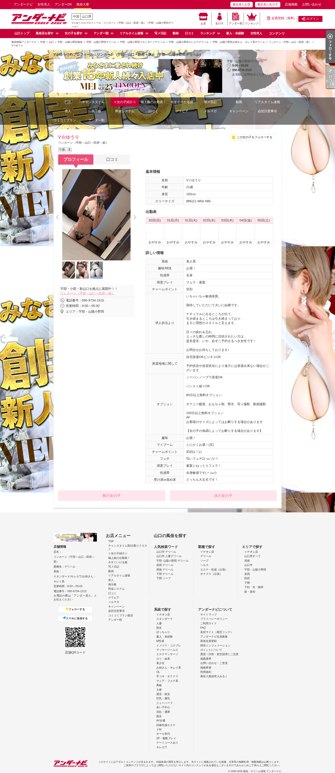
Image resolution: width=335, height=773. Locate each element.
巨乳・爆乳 (163, 698)
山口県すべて (252, 556)
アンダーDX (63, 4)
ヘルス (204, 565)
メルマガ (210, 111)
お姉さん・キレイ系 (168, 667)
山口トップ (22, 33)
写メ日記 (160, 33)
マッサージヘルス (167, 649)
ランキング (252, 23)
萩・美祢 (249, 591)
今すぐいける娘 (117, 562)
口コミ (189, 33)
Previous (59, 217)
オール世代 (163, 733)
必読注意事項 (267, 111)
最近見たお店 (241, 4)
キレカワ (161, 747)
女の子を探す (73, 33)
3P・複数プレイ (166, 738)
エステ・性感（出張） (214, 569)
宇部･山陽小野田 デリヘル (172, 560)
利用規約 (205, 672)
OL (158, 672)
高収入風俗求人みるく (214, 676)
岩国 (247, 574)
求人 (68, 111)
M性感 (160, 641)
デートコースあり (167, 742)
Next (136, 217)
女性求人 (43, 4)
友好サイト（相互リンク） (216, 632)
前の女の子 (112, 496)
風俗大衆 (82, 4)
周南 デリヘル (164, 569)
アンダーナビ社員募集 (214, 636)
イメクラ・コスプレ (168, 645)
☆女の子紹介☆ (125, 102)
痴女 (159, 716)
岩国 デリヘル (164, 565)
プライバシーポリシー (214, 618)
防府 (247, 578)
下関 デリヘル (164, 574)
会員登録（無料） (284, 18)
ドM (158, 729)
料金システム (124, 111)
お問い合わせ (311, 4)
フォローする (77, 609)
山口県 (86, 16)
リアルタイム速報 (131, 33)
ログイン (312, 19)
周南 (247, 560)
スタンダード (164, 618)
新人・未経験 (235, 33)
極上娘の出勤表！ (153, 102)
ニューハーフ (164, 703)
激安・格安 (163, 694)
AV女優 (160, 720)
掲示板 (96, 111)
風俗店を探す (45, 33)
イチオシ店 (207, 551)
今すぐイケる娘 (182, 102)
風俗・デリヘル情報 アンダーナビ (262, 771)
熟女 (159, 627)
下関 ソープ (163, 578)
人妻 (159, 623)
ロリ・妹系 (163, 658)
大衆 (159, 689)
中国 (76, 16)
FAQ (203, 627)
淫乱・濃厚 (163, 711)
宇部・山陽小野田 (255, 569)
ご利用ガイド (208, 623)
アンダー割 (235, 23)
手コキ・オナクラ (167, 676)
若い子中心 (163, 707)
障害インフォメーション (215, 645)
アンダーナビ (23, 4)
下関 (247, 582)
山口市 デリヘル (166, 551)
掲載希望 (205, 667)
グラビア (181, 111)
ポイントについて (211, 649)
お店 (203, 23)
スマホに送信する (77, 618)
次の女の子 (223, 496)
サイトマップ (208, 614)
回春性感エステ (165, 725)
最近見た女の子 (267, 4)
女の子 (219, 23)
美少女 (160, 663)
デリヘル (205, 556)
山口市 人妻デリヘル (169, 556)
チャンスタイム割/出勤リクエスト (96, 102)
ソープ (204, 560)
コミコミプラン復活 (68, 120)
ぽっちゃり (163, 632)
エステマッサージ (167, 654)
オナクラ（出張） (211, 574)
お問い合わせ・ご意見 (214, 663)
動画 (176, 33)
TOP (67, 102)
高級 (159, 685)
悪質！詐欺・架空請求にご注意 (219, 654)
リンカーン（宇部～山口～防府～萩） (87, 293)
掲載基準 (205, 658)
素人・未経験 (164, 636)
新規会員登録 (208, 641)
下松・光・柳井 (253, 587)
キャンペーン (238, 111)
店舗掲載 (291, 4)
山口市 (248, 565)
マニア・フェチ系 (167, 680)
